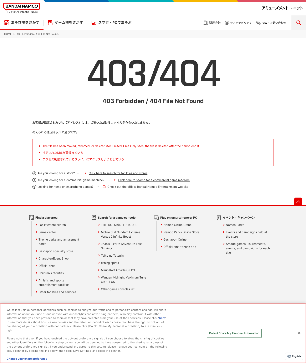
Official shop (47, 265)
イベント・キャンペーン (239, 217)
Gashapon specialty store (56, 251)
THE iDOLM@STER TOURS (119, 225)
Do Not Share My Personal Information (234, 333)
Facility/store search (52, 225)
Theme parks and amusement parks (59, 242)
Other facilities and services (57, 292)
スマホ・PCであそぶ (115, 22)
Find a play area (46, 217)
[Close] (299, 333)
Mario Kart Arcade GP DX (118, 270)
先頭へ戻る (298, 201)
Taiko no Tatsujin (112, 255)
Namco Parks (235, 225)
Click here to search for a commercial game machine (154, 180)
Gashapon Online (175, 239)
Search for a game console (117, 217)
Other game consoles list (117, 289)
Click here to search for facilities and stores (118, 173)
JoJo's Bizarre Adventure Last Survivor (121, 246)
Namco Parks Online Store (181, 232)
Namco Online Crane (177, 225)
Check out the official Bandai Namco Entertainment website (147, 186)
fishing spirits (110, 263)
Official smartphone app (179, 246)
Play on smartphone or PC (178, 217)
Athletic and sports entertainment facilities (54, 282)
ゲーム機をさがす (69, 22)
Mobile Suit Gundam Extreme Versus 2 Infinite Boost (120, 234)
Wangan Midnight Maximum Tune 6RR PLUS (123, 280)
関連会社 (215, 22)
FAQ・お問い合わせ (274, 22)
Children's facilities (51, 273)
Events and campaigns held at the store (246, 234)
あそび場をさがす (25, 22)
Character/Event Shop (54, 258)
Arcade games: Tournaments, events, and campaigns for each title (248, 248)
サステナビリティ (241, 22)
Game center (47, 232)
